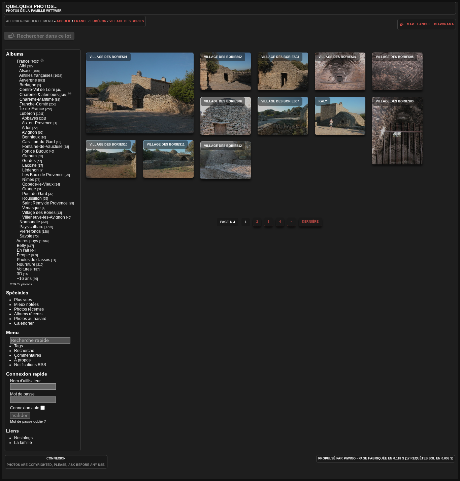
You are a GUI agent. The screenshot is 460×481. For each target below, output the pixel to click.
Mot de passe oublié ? (28, 421)
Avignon (29, 132)
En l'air (23, 250)
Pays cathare (31, 226)
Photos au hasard (30, 318)
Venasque (31, 207)
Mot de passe (22, 394)
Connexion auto (25, 408)
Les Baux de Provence (43, 174)
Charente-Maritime (37, 99)
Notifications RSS (30, 364)
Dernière (310, 221)
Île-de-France (32, 108)
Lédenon (30, 170)
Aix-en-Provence (37, 123)
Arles (26, 127)
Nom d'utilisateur (25, 381)
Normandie (30, 222)
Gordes (29, 160)
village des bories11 (168, 159)
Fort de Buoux (35, 151)
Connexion (56, 458)
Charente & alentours (39, 94)
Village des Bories (126, 21)
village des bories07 (283, 116)
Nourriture (26, 264)
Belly (21, 245)
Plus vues (23, 299)
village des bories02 (225, 71)
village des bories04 (340, 71)
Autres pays (27, 240)
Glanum (29, 156)
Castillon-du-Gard (38, 141)
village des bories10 (111, 159)
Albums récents (28, 314)
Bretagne (28, 85)
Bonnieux (31, 137)
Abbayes (30, 118)
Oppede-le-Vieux (38, 184)
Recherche (24, 350)
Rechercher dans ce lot (44, 36)
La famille (23, 442)
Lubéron (98, 21)
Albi (22, 66)
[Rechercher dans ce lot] (401, 24)
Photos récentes (29, 309)
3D (19, 273)
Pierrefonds (30, 231)
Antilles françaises (36, 75)
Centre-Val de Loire (37, 89)
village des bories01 (140, 93)
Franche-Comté (34, 104)
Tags (18, 346)
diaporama (444, 24)
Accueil (64, 21)
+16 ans (24, 278)
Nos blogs (23, 438)
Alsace (25, 70)
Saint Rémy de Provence (45, 203)
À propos (22, 360)
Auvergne (28, 80)
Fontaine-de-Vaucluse (42, 146)
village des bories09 (397, 130)
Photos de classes (33, 259)
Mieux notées (26, 304)
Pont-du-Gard (34, 193)
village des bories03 (283, 71)
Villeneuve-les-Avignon (43, 217)
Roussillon (32, 198)
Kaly (340, 116)
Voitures (24, 269)
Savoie (26, 236)
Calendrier (24, 323)
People (23, 255)
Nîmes (28, 179)
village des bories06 (225, 116)
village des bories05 (397, 71)
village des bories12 (225, 160)
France (81, 21)
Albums (15, 54)
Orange (29, 189)
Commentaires (27, 355)
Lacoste (29, 165)
